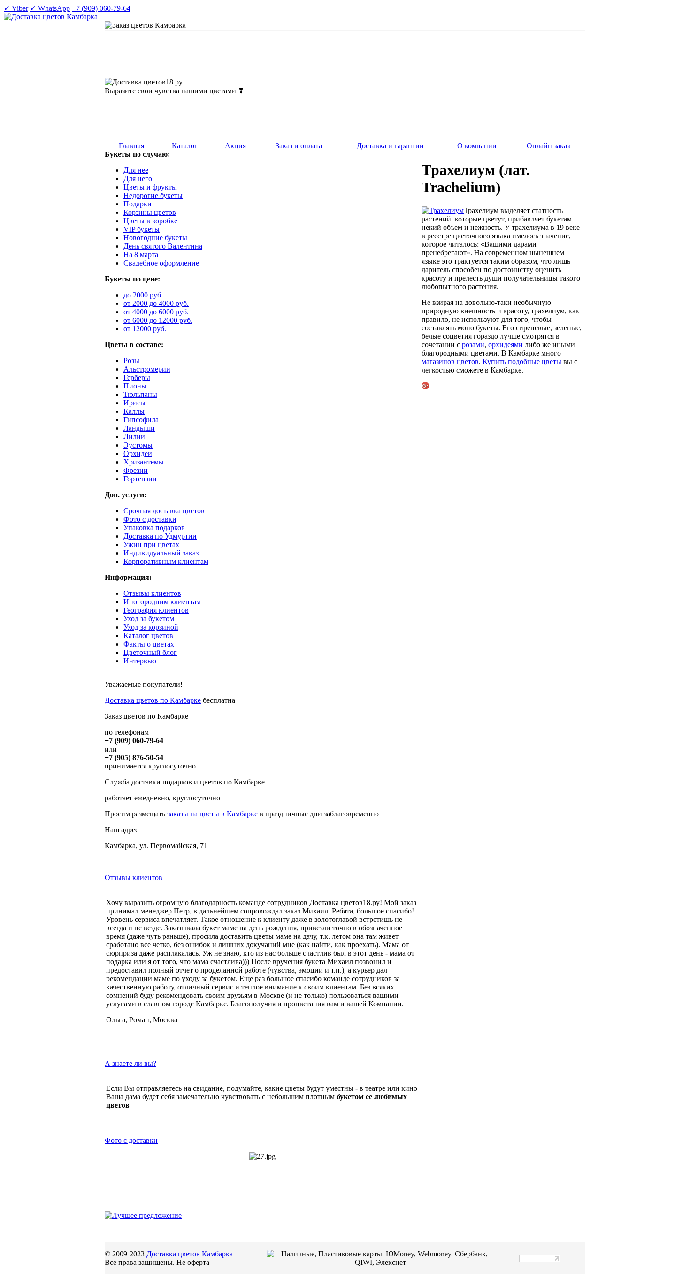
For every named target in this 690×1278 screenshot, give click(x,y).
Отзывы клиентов (133, 878)
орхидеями (505, 345)
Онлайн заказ (548, 146)
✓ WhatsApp (50, 8)
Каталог (185, 146)
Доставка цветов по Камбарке (153, 700)
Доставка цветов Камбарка (189, 1254)
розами (473, 345)
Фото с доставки (131, 1140)
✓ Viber (16, 8)
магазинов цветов (450, 361)
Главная (131, 146)
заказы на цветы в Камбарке (212, 814)
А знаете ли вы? (130, 1063)
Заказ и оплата (299, 146)
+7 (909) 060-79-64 (101, 8)
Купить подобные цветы (522, 361)
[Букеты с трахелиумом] (443, 210)
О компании (477, 146)
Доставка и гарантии (390, 146)
